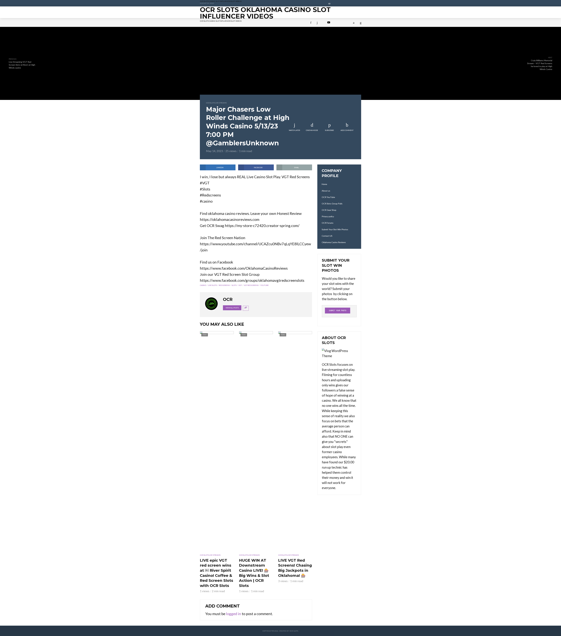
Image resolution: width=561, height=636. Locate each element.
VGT (240, 285)
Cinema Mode (312, 130)
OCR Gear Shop (329, 210)
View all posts (232, 308)
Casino (203, 285)
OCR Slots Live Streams (216, 103)
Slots (234, 285)
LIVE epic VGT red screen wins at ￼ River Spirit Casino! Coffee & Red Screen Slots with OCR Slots (216, 573)
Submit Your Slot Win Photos (286, 35)
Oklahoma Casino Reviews (226, 45)
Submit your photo (337, 311)
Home (205, 23)
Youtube (264, 285)
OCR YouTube (247, 23)
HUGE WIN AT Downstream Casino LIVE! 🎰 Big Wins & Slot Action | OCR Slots (254, 573)
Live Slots (212, 285)
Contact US (328, 35)
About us (222, 23)
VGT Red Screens (251, 285)
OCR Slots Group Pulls (284, 23)
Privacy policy (215, 35)
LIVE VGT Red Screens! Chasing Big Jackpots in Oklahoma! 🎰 (295, 568)
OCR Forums (244, 35)
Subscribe (329, 130)
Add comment (347, 130)
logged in (233, 613)
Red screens (224, 285)
